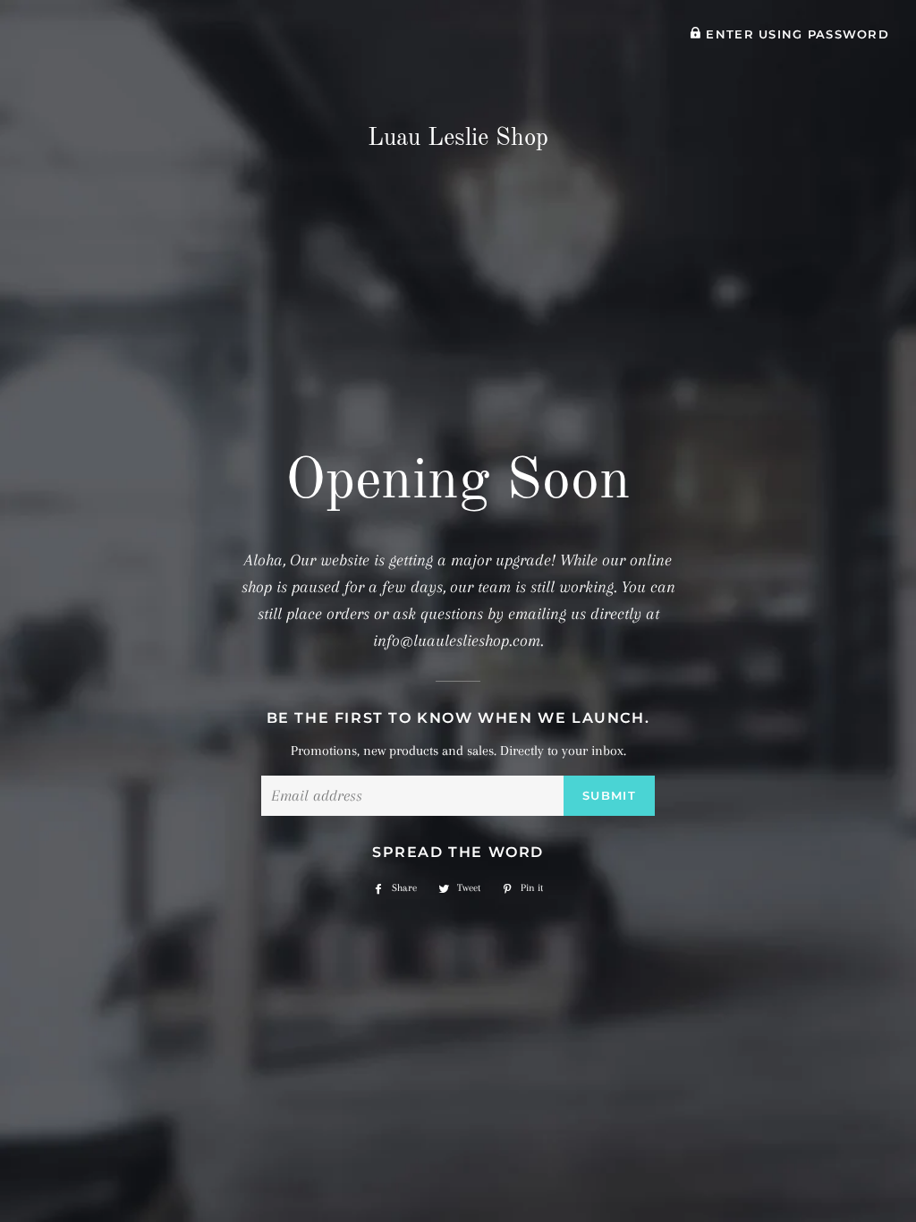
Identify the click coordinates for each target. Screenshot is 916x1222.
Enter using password (795, 34)
